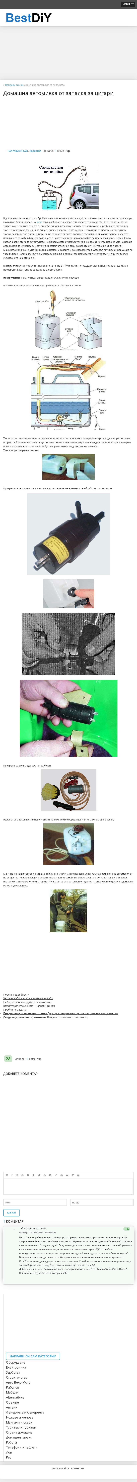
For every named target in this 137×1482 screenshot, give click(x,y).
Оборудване (15, 1362)
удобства (35, 150)
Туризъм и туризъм (21, 1427)
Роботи (11, 1442)
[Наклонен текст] (12, 1175)
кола (39, 222)
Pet (8, 1457)
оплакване (50, 1232)
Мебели (12, 1392)
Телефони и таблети (22, 1447)
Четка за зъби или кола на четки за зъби (28, 998)
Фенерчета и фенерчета (25, 1412)
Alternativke (15, 1397)
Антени (11, 1407)
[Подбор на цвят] (56, 1175)
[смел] (7, 1175)
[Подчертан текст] (17, 1175)
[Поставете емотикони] (45, 1175)
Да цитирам (36, 1232)
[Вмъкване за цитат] (67, 1175)
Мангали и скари (19, 1422)
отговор (23, 1232)
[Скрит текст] (61, 1175)
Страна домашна (19, 1432)
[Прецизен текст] (22, 1175)
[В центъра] (33, 1175)
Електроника (16, 1367)
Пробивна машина (15, 1009)
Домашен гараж (18, 1437)
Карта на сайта (60, 1468)
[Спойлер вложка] (78, 1175)
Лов (9, 1452)
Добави (11, 1212)
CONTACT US (77, 1468)
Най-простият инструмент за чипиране (27, 1002)
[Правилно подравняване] (39, 1175)
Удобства (13, 1372)
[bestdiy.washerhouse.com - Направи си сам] (37, 17)
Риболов (12, 1387)
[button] (128, 4)
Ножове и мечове (19, 1417)
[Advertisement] (68, 53)
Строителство (16, 1377)
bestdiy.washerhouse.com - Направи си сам (29, 1005)
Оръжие (12, 1402)
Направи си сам (18, 150)
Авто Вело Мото (18, 1382)
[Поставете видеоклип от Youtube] (50, 1175)
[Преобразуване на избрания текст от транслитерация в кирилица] (73, 1175)
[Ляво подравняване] (28, 1175)
